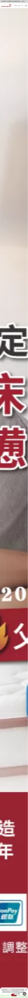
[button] (22, 5)
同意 (14, 995)
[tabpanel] (14, 496)
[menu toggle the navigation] (26, 5)
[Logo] (6, 5)
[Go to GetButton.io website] (24, 996)
